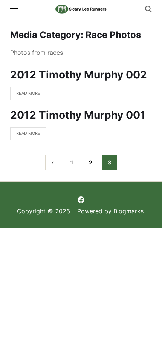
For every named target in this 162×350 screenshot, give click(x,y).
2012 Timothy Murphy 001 (77, 115)
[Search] (148, 9)
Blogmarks (128, 211)
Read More (25, 95)
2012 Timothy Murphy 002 (78, 74)
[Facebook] (81, 200)
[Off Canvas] (14, 9)
